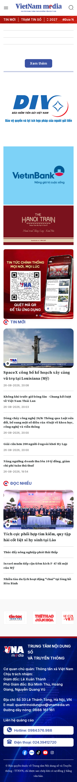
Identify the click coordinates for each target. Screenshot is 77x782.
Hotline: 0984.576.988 (33, 730)
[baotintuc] (15, 617)
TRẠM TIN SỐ (31, 19)
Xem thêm (38, 63)
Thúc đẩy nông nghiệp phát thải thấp (30, 552)
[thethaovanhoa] (44, 617)
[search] (71, 8)
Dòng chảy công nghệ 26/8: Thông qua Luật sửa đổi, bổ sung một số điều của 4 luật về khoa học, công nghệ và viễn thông (38, 422)
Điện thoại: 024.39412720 (35, 742)
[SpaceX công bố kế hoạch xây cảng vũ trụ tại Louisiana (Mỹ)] (38, 348)
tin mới (17, 322)
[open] (6, 7)
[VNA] (24, 754)
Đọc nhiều (21, 483)
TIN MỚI (9, 19)
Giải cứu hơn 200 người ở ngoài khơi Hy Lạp (35, 444)
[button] (37, 315)
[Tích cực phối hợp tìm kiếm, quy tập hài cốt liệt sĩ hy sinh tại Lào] (38, 509)
